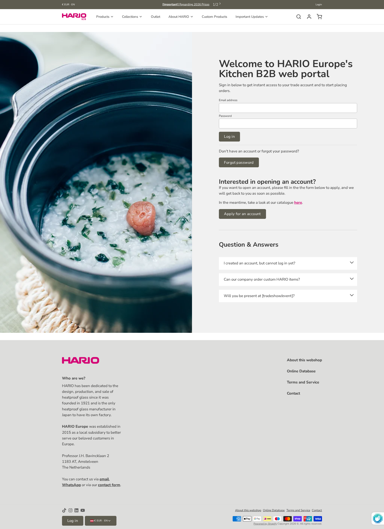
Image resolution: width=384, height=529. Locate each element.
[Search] (297, 16)
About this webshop (304, 360)
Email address (228, 100)
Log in (229, 136)
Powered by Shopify (265, 523)
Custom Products (214, 16)
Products (102, 16)
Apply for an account (242, 213)
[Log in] (307, 16)
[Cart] (317, 16)
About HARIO (178, 16)
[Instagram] (70, 510)
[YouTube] (82, 510)
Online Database (301, 371)
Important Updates (250, 16)
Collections (130, 16)
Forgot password (239, 162)
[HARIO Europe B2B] (74, 16)
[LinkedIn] (76, 510)
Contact (293, 393)
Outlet (155, 16)
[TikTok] (64, 510)
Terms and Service (303, 382)
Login (319, 4)
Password (225, 116)
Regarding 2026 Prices (185, 4)
